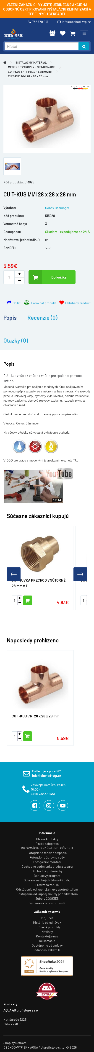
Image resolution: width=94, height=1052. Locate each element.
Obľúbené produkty (47, 927)
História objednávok (47, 922)
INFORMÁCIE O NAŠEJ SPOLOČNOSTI (47, 848)
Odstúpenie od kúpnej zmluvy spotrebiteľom (47, 889)
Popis (10, 317)
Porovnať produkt (43, 303)
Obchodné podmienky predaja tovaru (47, 866)
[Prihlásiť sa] (52, 33)
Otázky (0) (15, 340)
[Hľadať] (83, 46)
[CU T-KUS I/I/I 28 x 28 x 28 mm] (47, 119)
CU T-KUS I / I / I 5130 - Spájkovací (30, 71)
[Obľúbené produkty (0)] (62, 33)
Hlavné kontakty (47, 839)
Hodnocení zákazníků (47, 950)
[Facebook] (35, 805)
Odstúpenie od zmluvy (47, 945)
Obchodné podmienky (47, 871)
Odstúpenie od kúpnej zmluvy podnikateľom (47, 894)
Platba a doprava (47, 843)
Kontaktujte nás (47, 936)
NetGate (20, 1043)
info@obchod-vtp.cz (76, 22)
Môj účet (47, 918)
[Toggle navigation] (84, 33)
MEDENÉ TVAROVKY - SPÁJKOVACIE (31, 67)
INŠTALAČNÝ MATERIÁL (31, 62)
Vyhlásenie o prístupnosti (47, 903)
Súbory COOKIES (47, 898)
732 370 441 (41, 22)
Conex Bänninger (57, 208)
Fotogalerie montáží (47, 862)
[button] (80, 574)
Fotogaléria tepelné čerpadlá (47, 853)
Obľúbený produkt (77, 303)
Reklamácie (47, 941)
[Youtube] (62, 805)
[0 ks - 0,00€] (73, 33)
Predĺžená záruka (47, 885)
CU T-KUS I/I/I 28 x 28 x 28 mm (28, 76)
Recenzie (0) (42, 317)
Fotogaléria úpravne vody (47, 857)
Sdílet (16, 303)
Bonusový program (47, 876)
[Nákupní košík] (73, 33)
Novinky (47, 932)
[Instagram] (49, 805)
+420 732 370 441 (43, 794)
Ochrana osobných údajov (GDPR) (47, 880)
